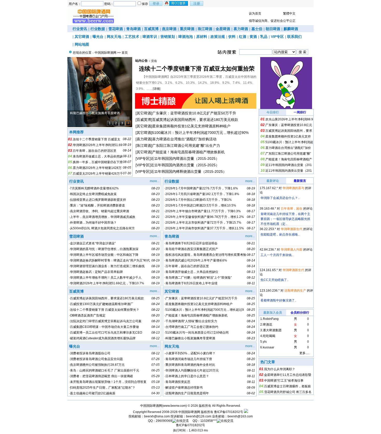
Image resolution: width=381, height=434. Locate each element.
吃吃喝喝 (269, 336)
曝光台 (98, 37)
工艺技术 (132, 37)
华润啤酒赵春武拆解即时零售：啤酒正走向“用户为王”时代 (110, 260)
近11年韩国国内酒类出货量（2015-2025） (185, 165)
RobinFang (271, 319)
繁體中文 (289, 13)
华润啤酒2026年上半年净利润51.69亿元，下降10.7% (107, 283)
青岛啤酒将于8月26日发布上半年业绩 (191, 283)
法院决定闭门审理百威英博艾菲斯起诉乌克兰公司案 (106, 321)
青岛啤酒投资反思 (177, 382)
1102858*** (208, 421)
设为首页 (255, 13)
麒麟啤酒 (291, 29)
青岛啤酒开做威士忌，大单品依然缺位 (191, 272)
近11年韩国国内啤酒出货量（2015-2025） (185, 158)
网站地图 (82, 44)
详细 (156, 89)
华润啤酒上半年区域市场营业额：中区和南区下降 (104, 255)
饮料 (232, 37)
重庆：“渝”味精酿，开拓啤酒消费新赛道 (97, 205)
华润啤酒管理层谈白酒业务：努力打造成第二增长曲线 (107, 266)
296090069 (164, 421)
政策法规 (217, 37)
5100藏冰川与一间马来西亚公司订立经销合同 (197, 332)
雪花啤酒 (115, 29)
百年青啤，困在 (291, 208)
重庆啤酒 (187, 29)
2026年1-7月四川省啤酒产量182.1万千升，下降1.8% (202, 194)
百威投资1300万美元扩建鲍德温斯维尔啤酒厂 (101, 304)
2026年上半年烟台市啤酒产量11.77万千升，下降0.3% (203, 211)
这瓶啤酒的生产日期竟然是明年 (187, 393)
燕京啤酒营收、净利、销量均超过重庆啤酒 (99, 211)
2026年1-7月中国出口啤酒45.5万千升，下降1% (198, 200)
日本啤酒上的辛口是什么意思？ (187, 376)
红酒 (242, 37)
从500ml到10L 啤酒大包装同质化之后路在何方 (102, 228)
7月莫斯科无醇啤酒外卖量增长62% (94, 188)
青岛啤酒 (133, 29)
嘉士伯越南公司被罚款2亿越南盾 (92, 393)
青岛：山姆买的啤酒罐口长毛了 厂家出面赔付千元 (104, 370)
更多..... (304, 353)
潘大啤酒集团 (272, 330)
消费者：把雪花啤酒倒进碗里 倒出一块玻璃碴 (101, 376)
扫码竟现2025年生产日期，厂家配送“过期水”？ (102, 387)
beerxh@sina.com (157, 416)
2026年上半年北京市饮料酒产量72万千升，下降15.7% (203, 222)
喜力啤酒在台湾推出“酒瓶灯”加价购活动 (184, 139)
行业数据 (97, 29)
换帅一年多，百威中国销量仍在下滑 (98, 162)
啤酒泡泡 (185, 37)
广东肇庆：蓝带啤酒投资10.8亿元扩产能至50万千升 (194, 113)
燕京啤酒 (169, 29)
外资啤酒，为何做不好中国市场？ (93, 222)
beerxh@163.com (240, 416)
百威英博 (151, 29)
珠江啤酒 (205, 29)
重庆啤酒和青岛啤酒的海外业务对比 (190, 365)
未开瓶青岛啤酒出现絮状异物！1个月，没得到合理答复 (108, 382)
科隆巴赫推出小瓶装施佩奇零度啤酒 (190, 338)
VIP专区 (277, 37)
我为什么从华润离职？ (279, 369)
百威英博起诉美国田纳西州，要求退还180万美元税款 (195, 120)
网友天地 (114, 37)
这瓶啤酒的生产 (295, 290)
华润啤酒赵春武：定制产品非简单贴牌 (96, 272)
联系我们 (294, 37)
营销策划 (167, 37)
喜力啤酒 (241, 29)
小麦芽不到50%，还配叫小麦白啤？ (190, 353)
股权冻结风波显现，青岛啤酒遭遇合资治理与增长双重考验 (205, 255)
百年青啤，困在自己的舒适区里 (94, 151)
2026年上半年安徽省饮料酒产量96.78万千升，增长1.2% (204, 217)
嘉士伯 (256, 29)
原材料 (201, 37)
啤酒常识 (150, 37)
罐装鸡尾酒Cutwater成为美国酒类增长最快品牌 (103, 338)
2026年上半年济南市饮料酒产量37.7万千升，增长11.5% (204, 228)
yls (265, 341)
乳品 (263, 37)
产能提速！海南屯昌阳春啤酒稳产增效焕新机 (188, 152)
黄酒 (253, 37)
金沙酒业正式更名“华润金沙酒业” (93, 243)
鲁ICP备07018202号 (228, 412)
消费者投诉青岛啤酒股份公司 (90, 353)
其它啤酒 (82, 37)
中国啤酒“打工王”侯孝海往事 (284, 380)
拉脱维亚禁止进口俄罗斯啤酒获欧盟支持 (98, 200)
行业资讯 (80, 29)
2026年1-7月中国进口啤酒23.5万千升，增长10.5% (200, 205)
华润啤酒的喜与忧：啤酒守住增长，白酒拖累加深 (104, 249)
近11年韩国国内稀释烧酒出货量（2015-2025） (189, 171)
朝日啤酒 (273, 29)
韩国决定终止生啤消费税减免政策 (93, 194)
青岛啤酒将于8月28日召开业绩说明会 (191, 243)
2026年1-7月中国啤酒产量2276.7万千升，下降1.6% (201, 188)
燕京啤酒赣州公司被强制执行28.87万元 (97, 365)
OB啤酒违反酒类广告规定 (87, 315)
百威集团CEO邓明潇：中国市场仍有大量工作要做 (104, 327)
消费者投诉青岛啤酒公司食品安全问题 (96, 359)
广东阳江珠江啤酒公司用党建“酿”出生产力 (186, 145)
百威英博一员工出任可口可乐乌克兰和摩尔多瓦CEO (106, 332)
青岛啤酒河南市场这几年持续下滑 (188, 359)
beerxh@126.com (198, 416)
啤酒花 (267, 324)
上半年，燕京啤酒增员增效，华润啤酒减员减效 (102, 217)
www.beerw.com (174, 406)
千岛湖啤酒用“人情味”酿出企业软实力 (191, 321)
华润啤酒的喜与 (293, 188)
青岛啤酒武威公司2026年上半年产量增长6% (196, 260)
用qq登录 (176, 3)
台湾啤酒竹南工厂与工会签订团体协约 (191, 327)
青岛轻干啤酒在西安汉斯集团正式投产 (191, 249)
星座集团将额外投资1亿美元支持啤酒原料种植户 (191, 126)
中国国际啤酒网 (105, 52)
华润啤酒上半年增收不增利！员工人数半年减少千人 (106, 277)
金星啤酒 (223, 29)
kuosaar (268, 347)
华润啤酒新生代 (291, 229)
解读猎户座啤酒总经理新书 (184, 387)
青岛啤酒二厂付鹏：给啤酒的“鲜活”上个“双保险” (198, 277)
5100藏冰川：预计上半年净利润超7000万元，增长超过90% (200, 132)
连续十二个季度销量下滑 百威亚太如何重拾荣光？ (104, 310)
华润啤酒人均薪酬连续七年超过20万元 (192, 370)
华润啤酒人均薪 (291, 249)
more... (154, 181)
